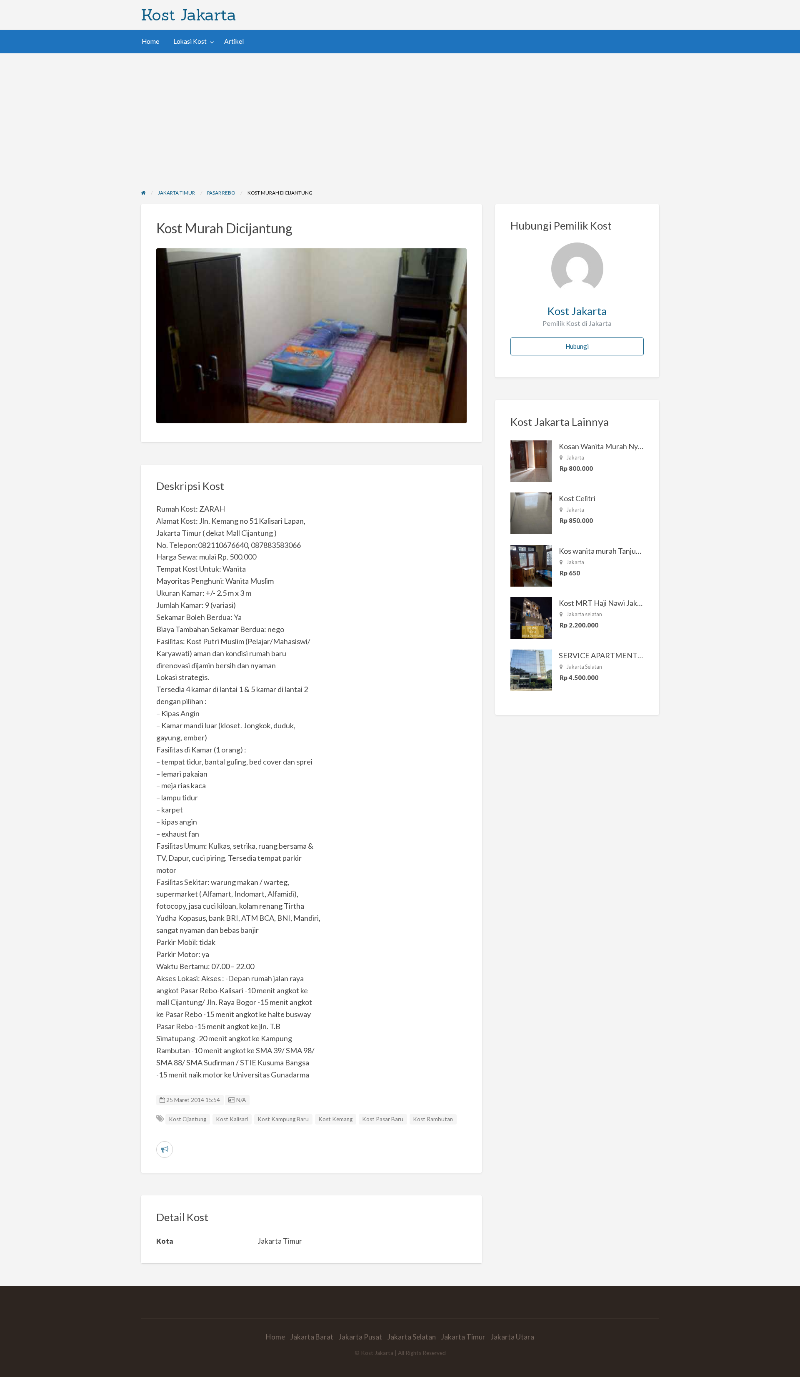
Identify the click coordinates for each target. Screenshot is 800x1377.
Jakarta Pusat (360, 1336)
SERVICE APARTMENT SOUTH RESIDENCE (633, 655)
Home (150, 41)
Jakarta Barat (311, 1336)
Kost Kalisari (232, 1119)
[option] (311, 335)
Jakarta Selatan (412, 1336)
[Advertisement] (400, 115)
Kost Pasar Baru (382, 1119)
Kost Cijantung (187, 1119)
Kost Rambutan (433, 1119)
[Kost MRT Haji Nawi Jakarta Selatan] (531, 617)
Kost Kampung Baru (283, 1119)
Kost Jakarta (188, 15)
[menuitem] (150, 41)
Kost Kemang (335, 1119)
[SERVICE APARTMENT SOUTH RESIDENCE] (531, 669)
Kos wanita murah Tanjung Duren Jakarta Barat (635, 550)
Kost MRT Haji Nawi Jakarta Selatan (617, 602)
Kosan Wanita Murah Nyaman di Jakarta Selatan (636, 446)
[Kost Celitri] (531, 512)
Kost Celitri (577, 498)
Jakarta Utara (512, 1336)
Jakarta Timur (463, 1336)
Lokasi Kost (190, 41)
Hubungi (577, 346)
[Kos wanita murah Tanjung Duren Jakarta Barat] (531, 565)
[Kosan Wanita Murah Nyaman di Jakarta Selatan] (531, 460)
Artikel (234, 41)
